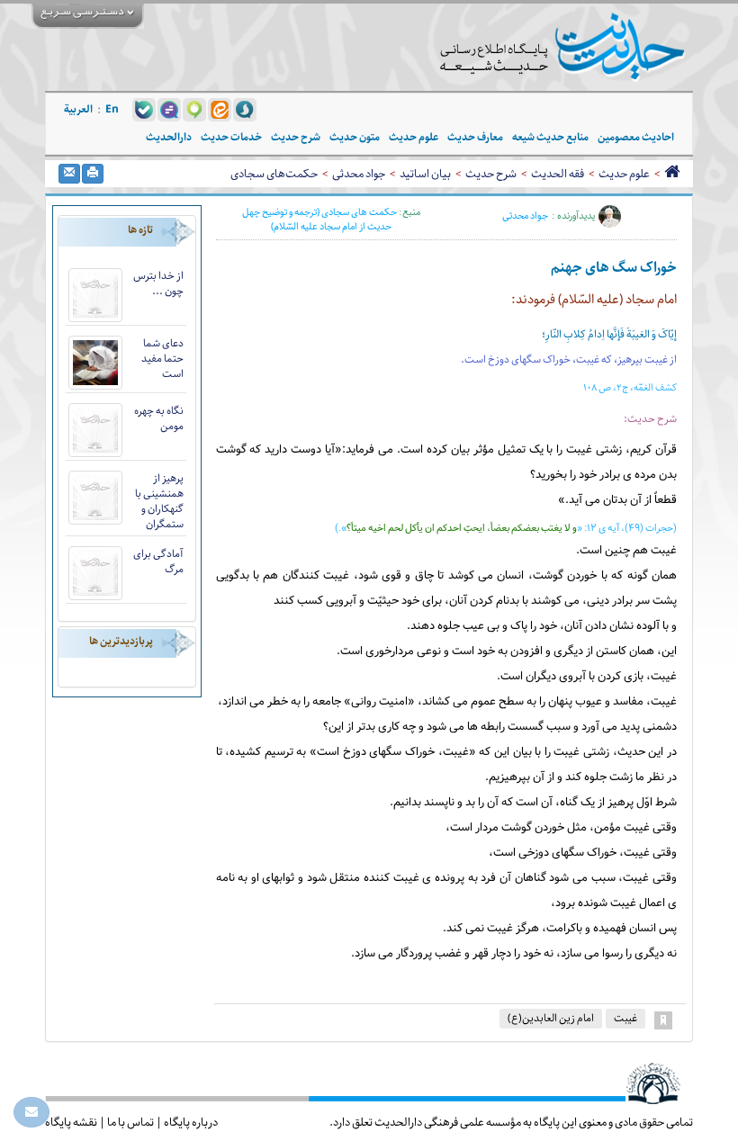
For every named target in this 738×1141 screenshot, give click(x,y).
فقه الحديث (557, 174)
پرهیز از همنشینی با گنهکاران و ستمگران (159, 501)
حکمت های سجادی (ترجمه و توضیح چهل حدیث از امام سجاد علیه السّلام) (319, 219)
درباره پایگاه (191, 1122)
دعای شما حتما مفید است (162, 358)
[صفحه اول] (672, 174)
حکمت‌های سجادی (274, 174)
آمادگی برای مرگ (158, 561)
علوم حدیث (624, 174)
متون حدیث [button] (354, 137)
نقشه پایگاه (71, 1122)
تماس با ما (130, 1122)
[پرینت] (93, 174)
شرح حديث (491, 174)
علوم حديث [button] (413, 137)
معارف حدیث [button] (475, 137)
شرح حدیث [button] (295, 137)
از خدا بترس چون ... (158, 283)
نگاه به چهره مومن (159, 418)
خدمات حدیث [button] (231, 137)
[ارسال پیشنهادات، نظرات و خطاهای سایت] (32, 1112)
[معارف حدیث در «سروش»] (245, 109)
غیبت (625, 1018)
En (112, 109)
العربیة (78, 109)
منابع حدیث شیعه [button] (550, 137)
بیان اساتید (425, 174)
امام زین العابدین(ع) (551, 1018)
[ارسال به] (69, 174)
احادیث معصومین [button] (636, 137)
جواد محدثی (358, 174)
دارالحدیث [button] (169, 137)
